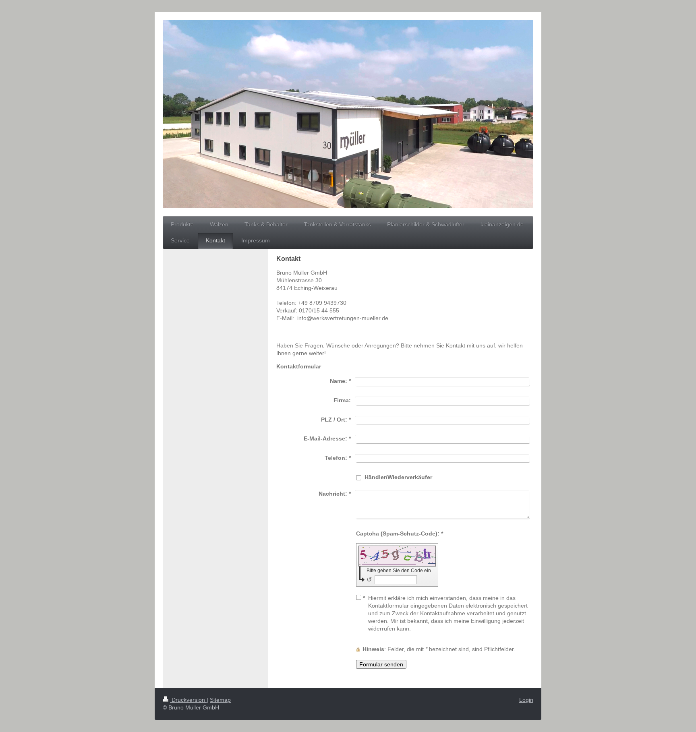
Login (526, 700)
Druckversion (188, 700)
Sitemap (220, 700)
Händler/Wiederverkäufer (398, 477)
